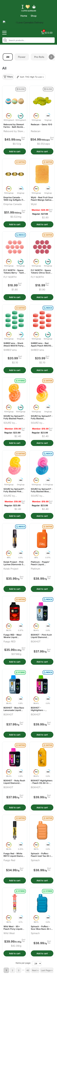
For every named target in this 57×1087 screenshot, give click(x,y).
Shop (34, 15)
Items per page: (23, 963)
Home (23, 15)
